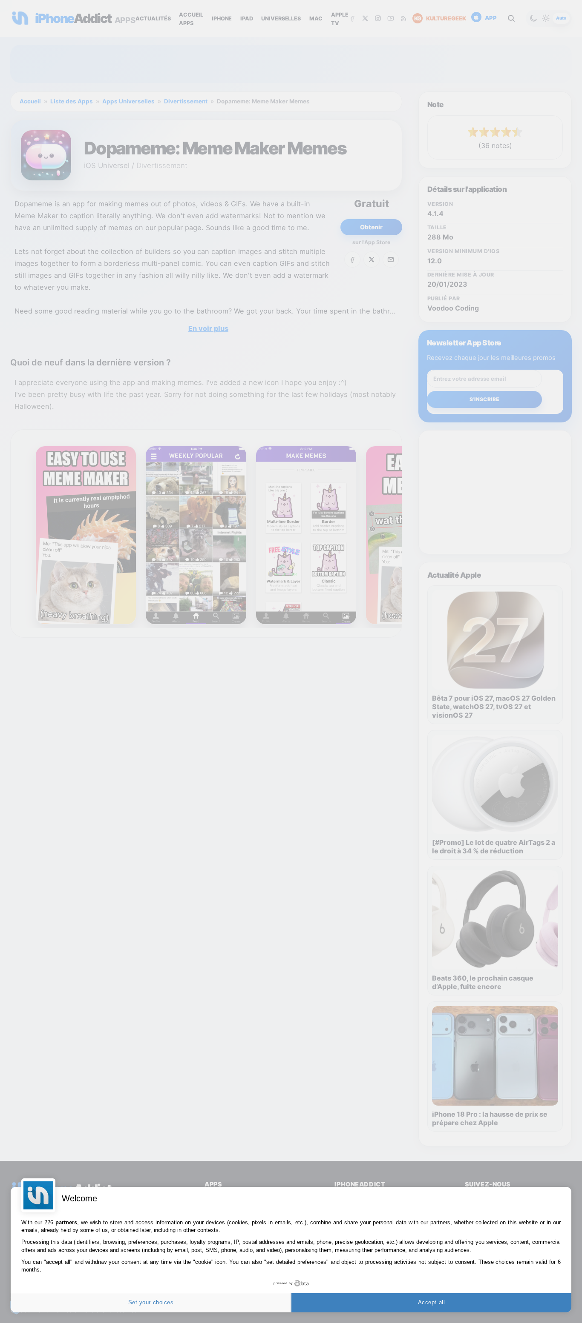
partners (66, 1222)
